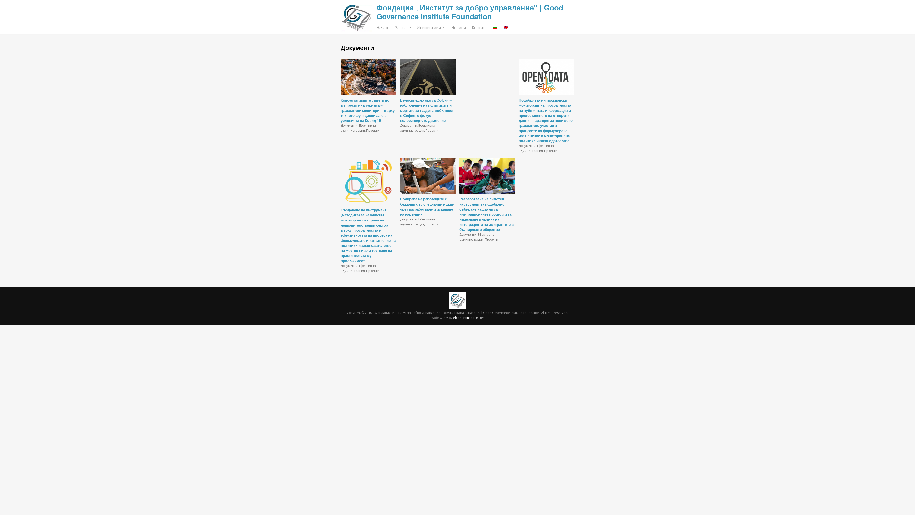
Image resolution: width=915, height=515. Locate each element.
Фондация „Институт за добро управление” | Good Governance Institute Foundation (469, 12)
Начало (382, 27)
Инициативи (429, 27)
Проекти (372, 130)
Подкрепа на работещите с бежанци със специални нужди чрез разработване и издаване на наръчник (427, 206)
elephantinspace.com (468, 317)
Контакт (479, 27)
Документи (349, 125)
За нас (401, 27)
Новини (458, 27)
